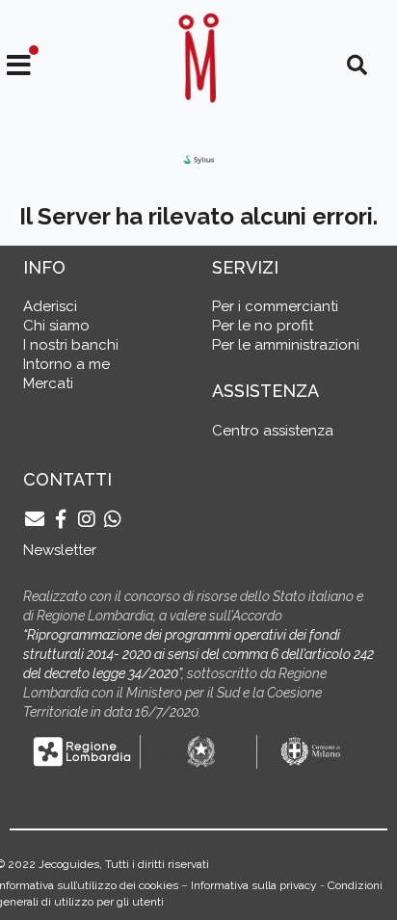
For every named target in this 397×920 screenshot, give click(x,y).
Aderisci (50, 306)
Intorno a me (66, 364)
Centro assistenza (272, 430)
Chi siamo (56, 325)
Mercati (48, 383)
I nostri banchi (71, 345)
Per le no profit (262, 325)
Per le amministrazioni (285, 345)
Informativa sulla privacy (254, 885)
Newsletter (59, 550)
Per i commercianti (275, 306)
